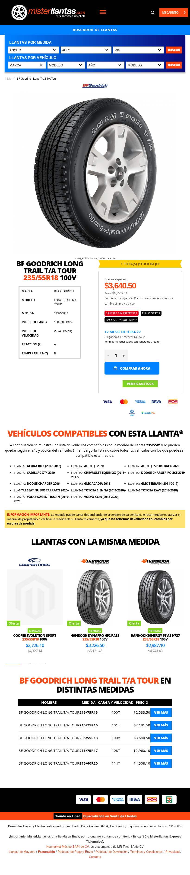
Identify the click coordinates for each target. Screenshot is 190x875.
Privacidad (172, 851)
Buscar (174, 50)
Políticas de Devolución (111, 851)
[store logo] (48, 12)
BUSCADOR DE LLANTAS (95, 29)
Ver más (161, 712)
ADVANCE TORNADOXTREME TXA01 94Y (155, 628)
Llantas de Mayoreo (22, 851)
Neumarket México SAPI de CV (67, 846)
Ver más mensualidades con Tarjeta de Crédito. (132, 341)
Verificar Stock (140, 383)
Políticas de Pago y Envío (75, 851)
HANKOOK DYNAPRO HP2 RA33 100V (34, 637)
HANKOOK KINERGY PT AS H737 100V (95, 637)
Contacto (95, 857)
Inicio (8, 78)
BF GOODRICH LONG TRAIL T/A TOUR (49, 712)
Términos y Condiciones (146, 851)
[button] (13, 664)
